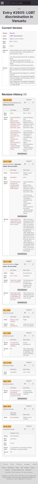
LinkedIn (34, 464)
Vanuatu (19, 21)
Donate (27, 467)
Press (17, 467)
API (22, 467)
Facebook (19, 464)
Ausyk (11, 313)
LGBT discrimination (16, 36)
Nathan (11, 164)
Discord (5, 464)
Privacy (7, 470)
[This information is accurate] (33, 102)
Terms (32, 467)
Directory (28, 470)
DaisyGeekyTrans (15, 103)
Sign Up (21, 479)
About (4, 467)
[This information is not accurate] (25, 102)
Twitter (12, 464)
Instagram (27, 464)
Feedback (11, 467)
